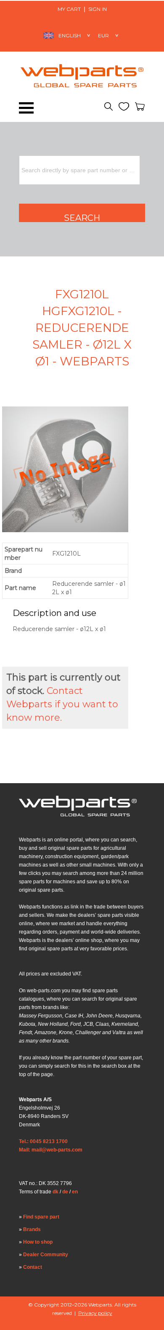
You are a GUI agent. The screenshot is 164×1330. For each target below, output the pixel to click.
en (75, 1192)
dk (55, 1192)
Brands (32, 1229)
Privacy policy (95, 1313)
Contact (32, 1267)
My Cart (69, 9)
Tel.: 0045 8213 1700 (43, 1141)
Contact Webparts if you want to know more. (62, 704)
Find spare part (41, 1217)
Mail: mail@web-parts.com (50, 1150)
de (65, 1192)
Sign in (97, 9)
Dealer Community (45, 1255)
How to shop (38, 1242)
